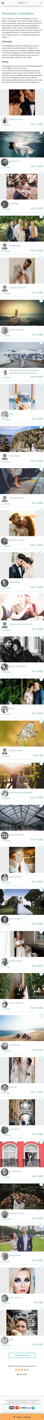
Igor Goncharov (15, 1171)
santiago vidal (15, 246)
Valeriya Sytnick (15, 961)
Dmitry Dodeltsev (16, 330)
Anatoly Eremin (15, 877)
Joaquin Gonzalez (16, 835)
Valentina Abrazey (16, 540)
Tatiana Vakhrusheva (17, 666)
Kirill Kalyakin (14, 582)
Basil (11, 1340)
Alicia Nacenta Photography (20, 793)
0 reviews (7, 125)
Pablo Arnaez (14, 456)
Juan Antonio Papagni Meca (21, 624)
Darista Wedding (16, 1003)
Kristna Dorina (15, 1255)
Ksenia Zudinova (16, 119)
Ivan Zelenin (14, 1129)
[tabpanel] (22, 102)
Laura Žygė (14, 203)
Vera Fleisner (14, 1045)
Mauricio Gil (14, 161)
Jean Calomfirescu (17, 498)
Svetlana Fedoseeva (17, 288)
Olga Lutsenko (15, 1298)
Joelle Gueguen (15, 919)
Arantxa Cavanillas (17, 1213)
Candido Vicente (16, 751)
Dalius (11, 708)
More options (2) (22, 1355)
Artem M (12, 1087)
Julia (11, 414)
